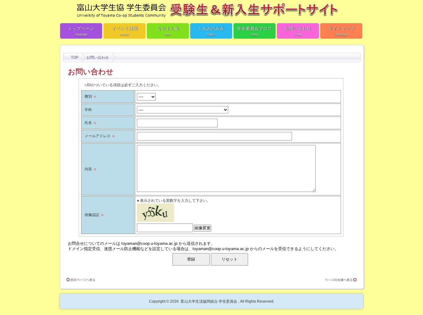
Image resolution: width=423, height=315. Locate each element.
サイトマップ (341, 31)
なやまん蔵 (168, 31)
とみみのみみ (211, 31)
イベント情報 (124, 31)
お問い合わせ (298, 31)
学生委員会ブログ (254, 31)
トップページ (81, 31)
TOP (74, 57)
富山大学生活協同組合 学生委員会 (209, 301)
